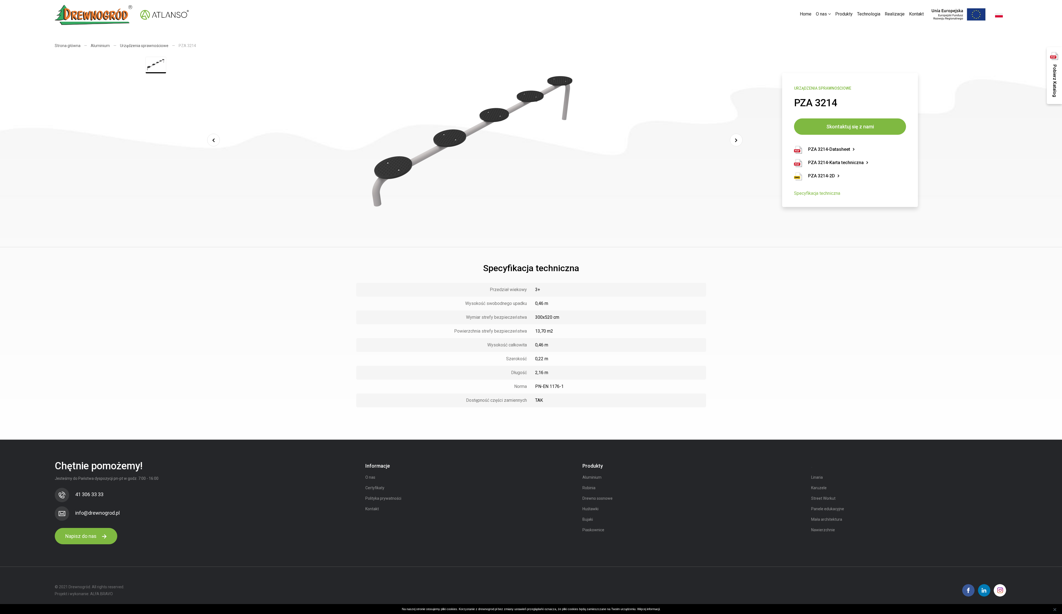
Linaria (817, 477)
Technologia (868, 14)
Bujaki (587, 519)
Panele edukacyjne (827, 509)
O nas (370, 477)
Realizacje (895, 14)
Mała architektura (826, 519)
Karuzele (819, 488)
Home (805, 14)
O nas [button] (822, 14)
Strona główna (67, 45)
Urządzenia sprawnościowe (144, 45)
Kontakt (916, 14)
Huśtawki (590, 509)
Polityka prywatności (383, 498)
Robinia (588, 488)
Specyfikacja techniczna (817, 193)
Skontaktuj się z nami (850, 126)
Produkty (844, 14)
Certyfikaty (374, 488)
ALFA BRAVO (101, 594)
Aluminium (100, 45)
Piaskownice (593, 530)
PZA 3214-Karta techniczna (836, 162)
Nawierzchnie (823, 530)
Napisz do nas (81, 536)
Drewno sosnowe (597, 498)
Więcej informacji (648, 609)
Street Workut (823, 498)
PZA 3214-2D (821, 175)
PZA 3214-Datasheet (829, 149)
